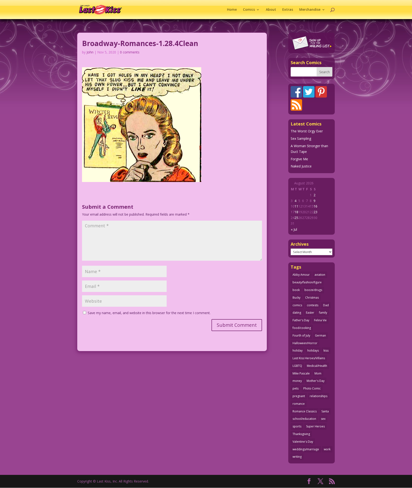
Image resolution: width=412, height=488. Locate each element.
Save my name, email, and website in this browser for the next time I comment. (149, 313)
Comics (249, 10)
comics (297, 305)
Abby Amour (301, 275)
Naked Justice (301, 166)
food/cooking (302, 328)
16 (315, 206)
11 (296, 206)
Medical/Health (317, 366)
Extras (287, 10)
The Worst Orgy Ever (307, 131)
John (90, 52)
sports (297, 426)
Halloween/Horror (305, 343)
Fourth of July (301, 335)
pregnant (299, 396)
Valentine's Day (303, 442)
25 (296, 217)
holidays (313, 350)
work (327, 449)
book (296, 290)
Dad (326, 305)
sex (323, 419)
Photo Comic (312, 388)
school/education (304, 419)
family (323, 313)
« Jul (294, 229)
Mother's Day (315, 381)
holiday (298, 350)
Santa (325, 411)
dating (297, 313)
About (271, 10)
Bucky (296, 298)
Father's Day (301, 320)
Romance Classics (305, 411)
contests (312, 305)
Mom (317, 373)
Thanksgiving (301, 434)
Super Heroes (315, 426)
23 (315, 212)
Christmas (312, 298)
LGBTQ (297, 366)
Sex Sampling (301, 138)
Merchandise (309, 10)
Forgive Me (299, 159)
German (320, 335)
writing (297, 457)
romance (299, 404)
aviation (319, 275)
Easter (310, 313)
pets (296, 388)
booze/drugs (313, 290)
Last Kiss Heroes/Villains (309, 358)
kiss (326, 350)
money (297, 381)
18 (296, 212)
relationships (318, 396)
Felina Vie (320, 320)
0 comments (129, 52)
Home (232, 10)
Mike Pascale (301, 373)
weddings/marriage (306, 449)
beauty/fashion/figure (307, 282)
